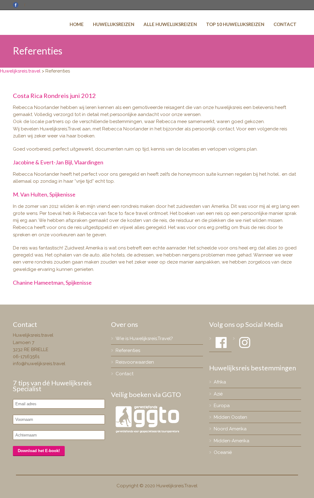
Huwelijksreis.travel (20, 71)
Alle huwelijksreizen (170, 24)
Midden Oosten (230, 417)
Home (77, 24)
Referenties (128, 350)
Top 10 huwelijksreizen (235, 24)
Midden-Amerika (231, 441)
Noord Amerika (230, 429)
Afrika (220, 382)
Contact (285, 24)
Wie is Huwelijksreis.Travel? (144, 338)
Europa (222, 405)
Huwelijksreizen (113, 24)
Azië (218, 394)
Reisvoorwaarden (135, 362)
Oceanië (223, 452)
